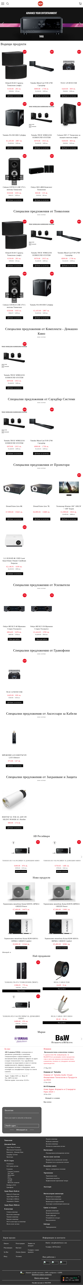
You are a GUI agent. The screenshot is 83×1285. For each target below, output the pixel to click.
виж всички (41, 214)
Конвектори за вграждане (53, 1196)
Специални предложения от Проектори (41, 464)
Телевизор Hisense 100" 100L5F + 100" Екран (68, 507)
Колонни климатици (52, 1144)
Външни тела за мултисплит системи (57, 1160)
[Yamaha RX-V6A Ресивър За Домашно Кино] (62, 850)
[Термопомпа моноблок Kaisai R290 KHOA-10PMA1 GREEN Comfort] (21, 926)
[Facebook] (45, 1251)
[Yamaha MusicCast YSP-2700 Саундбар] (41, 65)
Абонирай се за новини (52, 1098)
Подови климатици (51, 1139)
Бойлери (47, 1224)
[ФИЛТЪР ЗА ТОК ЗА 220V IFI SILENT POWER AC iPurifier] (14, 800)
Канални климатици (12, 1219)
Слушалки (10, 1169)
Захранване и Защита (13, 1201)
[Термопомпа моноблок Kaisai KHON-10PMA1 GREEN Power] (21, 892)
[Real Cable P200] (62, 970)
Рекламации (8, 1248)
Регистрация (20, 1243)
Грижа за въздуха (50, 1207)
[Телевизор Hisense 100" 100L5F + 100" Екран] (69, 488)
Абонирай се (6, 952)
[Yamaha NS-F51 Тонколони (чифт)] (21, 970)
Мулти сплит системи (13, 1224)
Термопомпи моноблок (53, 1178)
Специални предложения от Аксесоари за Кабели (41, 713)
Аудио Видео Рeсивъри (13, 1147)
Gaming (10, 1179)
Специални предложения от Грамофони (41, 650)
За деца (10, 1180)
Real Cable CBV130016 (61, 1016)
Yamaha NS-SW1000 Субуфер (14, 135)
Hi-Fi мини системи (12, 1166)
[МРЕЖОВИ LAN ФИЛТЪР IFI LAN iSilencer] (14, 737)
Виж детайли (14, 639)
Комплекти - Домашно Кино (15, 1152)
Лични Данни (21, 1252)
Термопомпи (48, 1173)
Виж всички (47, 1102)
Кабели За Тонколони (13, 1194)
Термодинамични (51, 1227)
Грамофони (10, 1187)
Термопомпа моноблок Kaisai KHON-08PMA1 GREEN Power (61, 905)
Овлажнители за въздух (53, 1218)
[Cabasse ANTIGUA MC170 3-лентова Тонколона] (14, 169)
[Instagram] (50, 1251)
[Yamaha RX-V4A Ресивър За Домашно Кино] (20, 850)
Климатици (8, 1209)
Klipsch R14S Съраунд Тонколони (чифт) (14, 84)
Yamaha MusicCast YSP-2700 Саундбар (41, 84)
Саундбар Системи (12, 1154)
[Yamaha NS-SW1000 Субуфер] (14, 117)
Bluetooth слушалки (13, 1182)
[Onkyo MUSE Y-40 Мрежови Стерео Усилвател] (14, 608)
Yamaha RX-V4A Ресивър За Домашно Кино (21, 860)
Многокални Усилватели (14, 1150)
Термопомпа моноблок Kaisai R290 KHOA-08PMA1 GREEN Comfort (62, 940)
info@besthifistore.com (59, 1243)
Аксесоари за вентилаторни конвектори (57, 1204)
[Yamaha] (21, 1039)
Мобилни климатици (52, 1141)
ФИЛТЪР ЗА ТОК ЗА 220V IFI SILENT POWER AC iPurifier (14, 818)
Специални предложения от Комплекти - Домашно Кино (41, 331)
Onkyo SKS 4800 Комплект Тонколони (41, 188)
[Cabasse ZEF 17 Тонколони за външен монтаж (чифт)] (69, 117)
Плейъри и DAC (11, 1185)
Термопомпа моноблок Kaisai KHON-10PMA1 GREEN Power (21, 905)
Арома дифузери (51, 1215)
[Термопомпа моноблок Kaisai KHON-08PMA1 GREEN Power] (62, 892)
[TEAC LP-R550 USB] (69, 65)
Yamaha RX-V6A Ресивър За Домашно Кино (62, 860)
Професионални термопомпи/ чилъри (57, 1180)
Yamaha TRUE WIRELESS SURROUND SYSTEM (41, 136)
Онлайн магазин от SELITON (41, 1283)
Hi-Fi (9, 1177)
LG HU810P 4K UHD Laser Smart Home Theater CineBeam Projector (14, 560)
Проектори (10, 1157)
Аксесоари (47, 1187)
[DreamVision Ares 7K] (41, 488)
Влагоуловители (50, 1220)
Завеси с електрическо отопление (55, 1169)
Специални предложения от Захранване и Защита (41, 777)
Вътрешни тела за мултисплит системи (57, 1162)
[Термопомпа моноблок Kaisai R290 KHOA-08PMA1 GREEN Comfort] (62, 926)
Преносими (11, 1175)
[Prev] (4, 24)
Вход (5, 1256)
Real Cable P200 (61, 982)
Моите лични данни (41, 1278)
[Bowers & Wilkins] (62, 1039)
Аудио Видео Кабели (11, 1191)
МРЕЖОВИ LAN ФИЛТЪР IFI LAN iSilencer (14, 756)
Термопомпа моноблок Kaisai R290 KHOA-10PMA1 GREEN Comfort (21, 940)
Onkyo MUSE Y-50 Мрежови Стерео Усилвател (41, 627)
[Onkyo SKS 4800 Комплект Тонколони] (41, 169)
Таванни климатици (12, 1217)
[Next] (79, 24)
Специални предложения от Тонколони (41, 211)
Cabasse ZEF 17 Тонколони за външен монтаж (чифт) (68, 136)
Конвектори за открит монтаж (55, 1201)
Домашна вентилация (52, 1210)
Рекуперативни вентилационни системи (57, 1153)
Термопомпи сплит (51, 1176)
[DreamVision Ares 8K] (14, 488)
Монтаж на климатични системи (55, 1146)
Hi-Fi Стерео (9, 1160)
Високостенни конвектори (53, 1199)
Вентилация (48, 1150)
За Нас (6, 1252)
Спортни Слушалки (13, 1171)
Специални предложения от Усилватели (41, 585)
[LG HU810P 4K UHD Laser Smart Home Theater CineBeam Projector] (14, 540)
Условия (19, 1256)
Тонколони (8, 1140)
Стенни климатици (12, 1212)
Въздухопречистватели (53, 1213)
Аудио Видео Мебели (11, 1205)
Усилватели (10, 1164)
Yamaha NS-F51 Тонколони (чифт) (21, 982)
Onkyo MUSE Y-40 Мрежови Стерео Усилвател (14, 627)
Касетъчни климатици (13, 1214)
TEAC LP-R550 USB (69, 83)
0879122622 (56, 1247)
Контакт (18, 1248)
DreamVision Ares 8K (14, 506)
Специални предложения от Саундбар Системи (41, 399)
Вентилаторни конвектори (53, 1193)
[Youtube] (55, 1251)
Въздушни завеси (50, 1166)
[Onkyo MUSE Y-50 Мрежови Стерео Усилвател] (41, 608)
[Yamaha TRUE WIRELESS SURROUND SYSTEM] (41, 117)
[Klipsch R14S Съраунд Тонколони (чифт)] (14, 65)
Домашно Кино (10, 1144)
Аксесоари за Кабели (13, 1199)
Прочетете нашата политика (42, 1274)
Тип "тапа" (11, 1173)
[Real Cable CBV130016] (62, 1004)
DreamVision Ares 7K (41, 506)
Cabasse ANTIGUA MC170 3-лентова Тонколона (14, 188)
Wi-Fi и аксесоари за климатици (16, 1221)
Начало (6, 1243)
